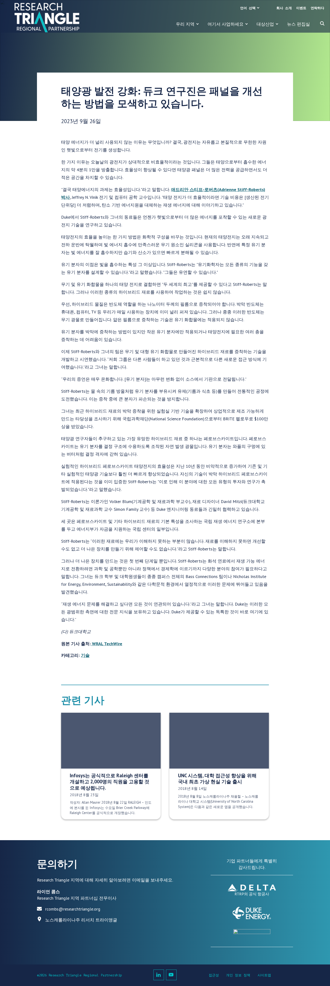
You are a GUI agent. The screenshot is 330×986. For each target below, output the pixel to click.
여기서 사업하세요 (226, 24)
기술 (85, 655)
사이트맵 (264, 975)
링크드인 (158, 975)
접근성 (214, 975)
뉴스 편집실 (298, 24)
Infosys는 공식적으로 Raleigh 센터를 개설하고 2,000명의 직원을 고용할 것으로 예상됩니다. (109, 781)
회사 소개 (284, 8)
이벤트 (301, 8)
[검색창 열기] (322, 23)
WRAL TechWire (106, 643)
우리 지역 (185, 24)
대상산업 (265, 24)
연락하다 (317, 8)
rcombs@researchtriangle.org (72, 909)
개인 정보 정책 (238, 975)
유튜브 (171, 975)
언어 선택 (248, 8)
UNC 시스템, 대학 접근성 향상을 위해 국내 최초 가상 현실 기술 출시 (217, 778)
